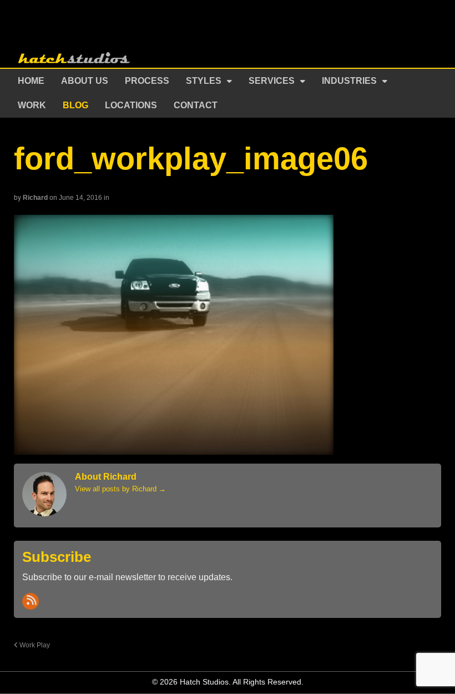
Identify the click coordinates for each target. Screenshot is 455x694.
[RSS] (30, 601)
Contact (196, 105)
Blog (75, 105)
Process (147, 81)
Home (31, 81)
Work (32, 105)
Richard (35, 198)
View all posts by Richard (120, 489)
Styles (203, 81)
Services (272, 81)
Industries (349, 81)
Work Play (34, 644)
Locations (131, 105)
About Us (84, 81)
